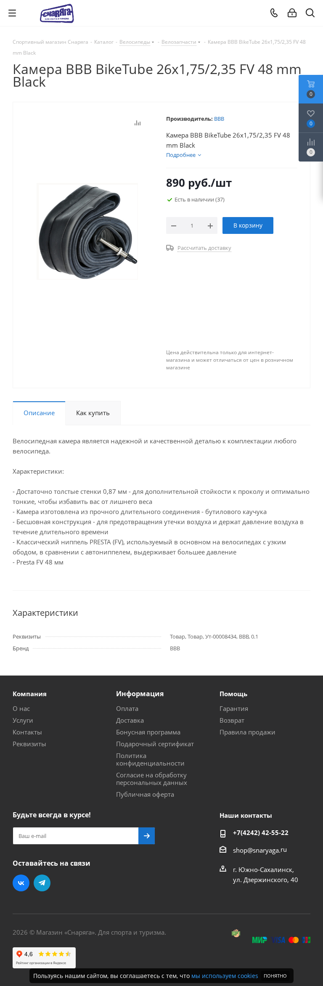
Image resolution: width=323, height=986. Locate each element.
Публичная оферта (145, 794)
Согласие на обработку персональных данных (151, 779)
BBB (219, 118)
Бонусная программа (148, 732)
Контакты (27, 732)
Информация (140, 693)
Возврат (232, 720)
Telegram (42, 883)
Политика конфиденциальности (150, 759)
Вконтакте (21, 883)
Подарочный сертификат (155, 744)
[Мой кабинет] (292, 13)
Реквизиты (29, 744)
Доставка (130, 720)
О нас (21, 708)
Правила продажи (247, 732)
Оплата (127, 708)
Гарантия (234, 708)
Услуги (23, 720)
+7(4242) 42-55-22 (261, 832)
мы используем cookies (224, 976)
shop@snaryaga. (257, 850)
